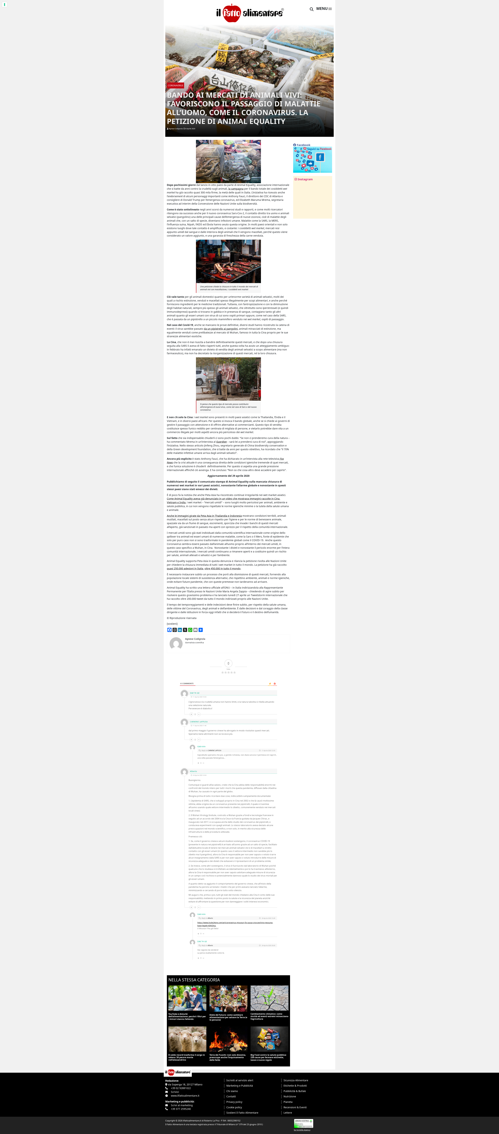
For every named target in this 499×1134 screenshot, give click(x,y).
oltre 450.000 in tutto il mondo (223, 568)
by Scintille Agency (302, 1130)
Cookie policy (234, 1107)
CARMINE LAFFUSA (214, 750)
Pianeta (288, 1102)
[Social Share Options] (297, 215)
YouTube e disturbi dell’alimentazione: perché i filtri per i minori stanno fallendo (187, 1016)
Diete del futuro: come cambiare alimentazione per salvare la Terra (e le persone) (228, 1017)
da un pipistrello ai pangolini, (221, 328)
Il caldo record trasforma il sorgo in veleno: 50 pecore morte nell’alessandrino (186, 1057)
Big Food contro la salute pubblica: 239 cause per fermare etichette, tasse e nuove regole (269, 1057)
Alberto (210, 918)
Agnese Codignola (176, 128)
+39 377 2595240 (181, 1109)
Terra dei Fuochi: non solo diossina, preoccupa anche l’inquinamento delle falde (227, 1057)
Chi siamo (232, 1091)
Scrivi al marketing (182, 1105)
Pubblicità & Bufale (295, 1091)
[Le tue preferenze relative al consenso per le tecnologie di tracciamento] (4, 4)
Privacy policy (234, 1102)
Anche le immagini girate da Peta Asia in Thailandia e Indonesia (204, 516)
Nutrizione (290, 1096)
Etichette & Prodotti (295, 1085)
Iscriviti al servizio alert (239, 1080)
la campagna (236, 188)
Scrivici (175, 1092)
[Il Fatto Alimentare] (249, 12)
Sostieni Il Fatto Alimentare (242, 1112)
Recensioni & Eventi (295, 1107)
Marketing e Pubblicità (239, 1085)
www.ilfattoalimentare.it (185, 1095)
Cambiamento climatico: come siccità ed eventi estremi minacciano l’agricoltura (269, 1016)
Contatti (231, 1096)
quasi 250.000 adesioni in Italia (185, 568)
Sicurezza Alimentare (296, 1080)
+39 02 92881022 (181, 1088)
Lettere (288, 1112)
